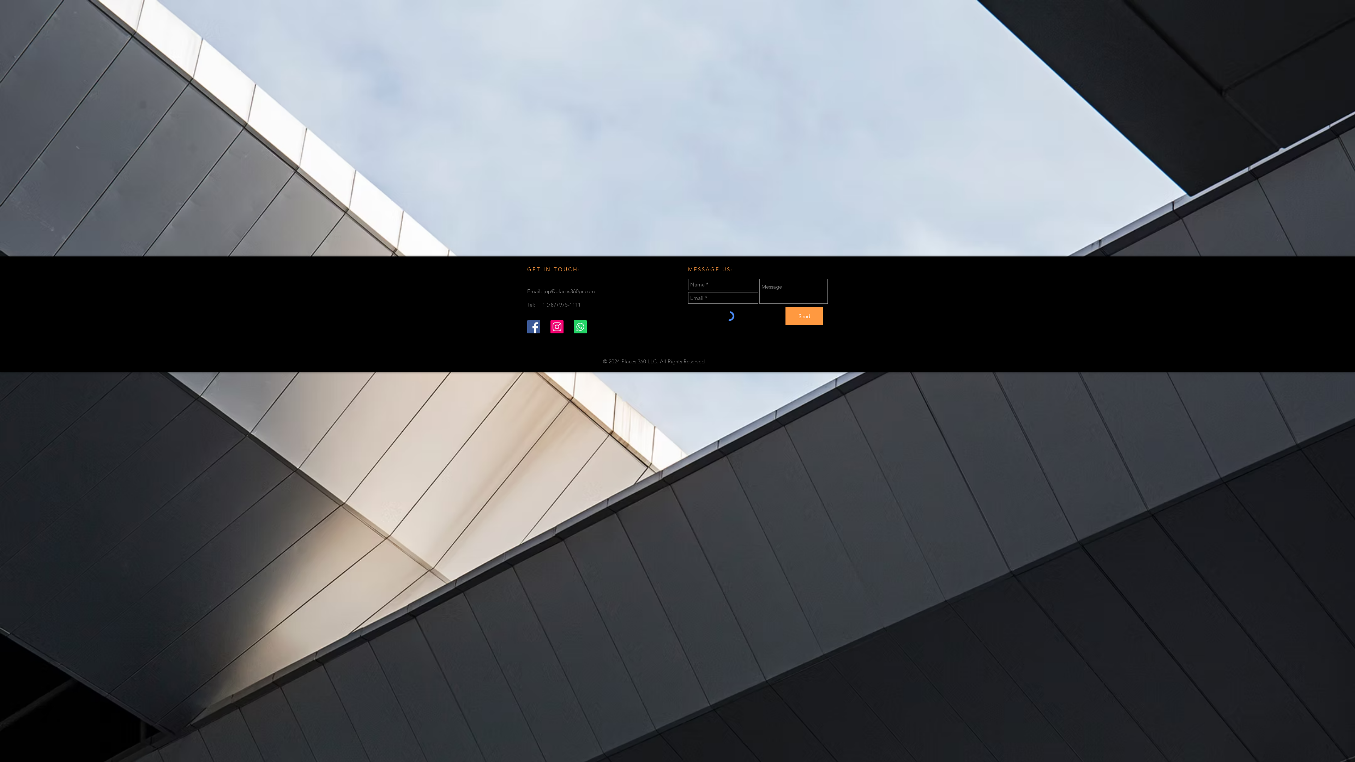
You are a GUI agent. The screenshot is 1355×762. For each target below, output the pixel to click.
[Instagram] (557, 326)
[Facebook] (533, 326)
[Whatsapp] (580, 326)
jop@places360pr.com (569, 291)
